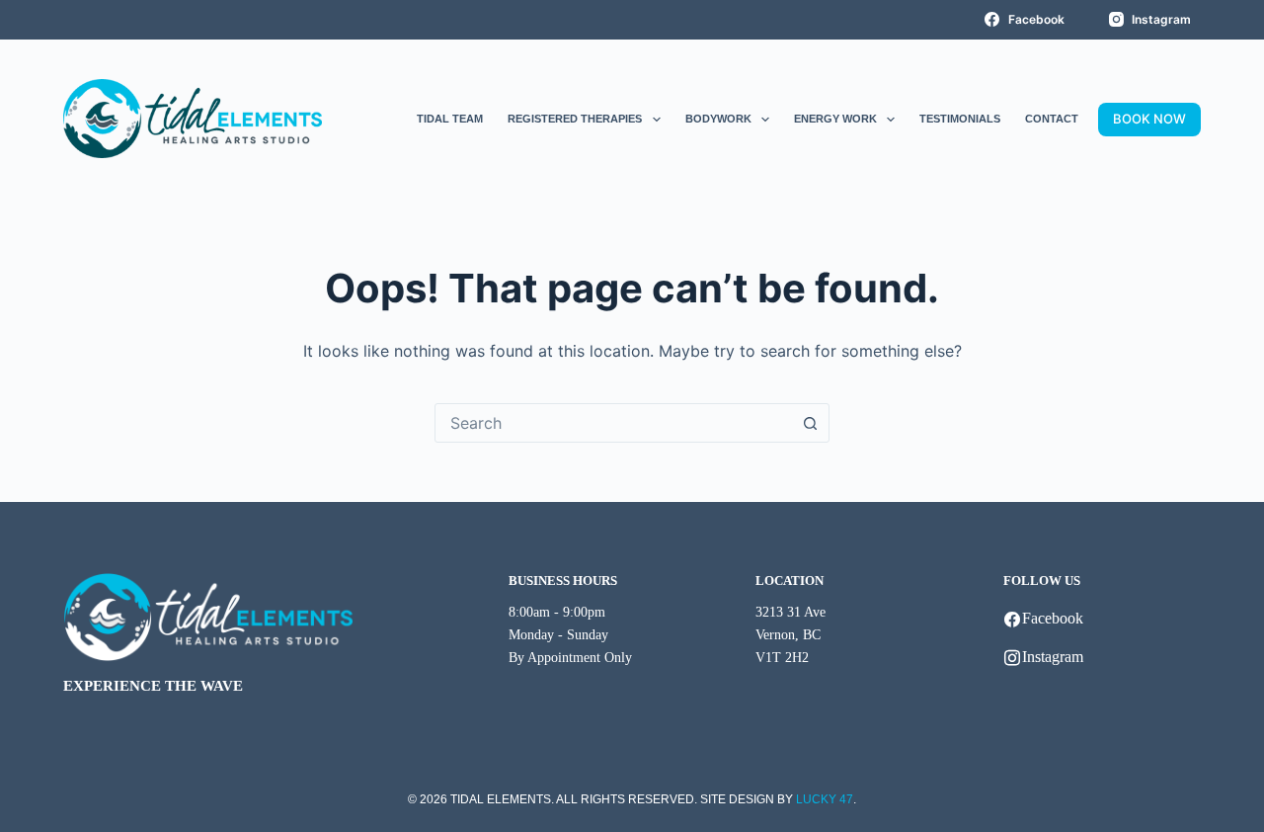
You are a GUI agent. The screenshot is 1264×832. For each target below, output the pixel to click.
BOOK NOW (1149, 118)
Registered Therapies (575, 119)
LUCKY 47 (824, 799)
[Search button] (810, 423)
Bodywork (718, 119)
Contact (1051, 119)
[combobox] (613, 423)
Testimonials (959, 119)
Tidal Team (450, 119)
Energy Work (835, 119)
